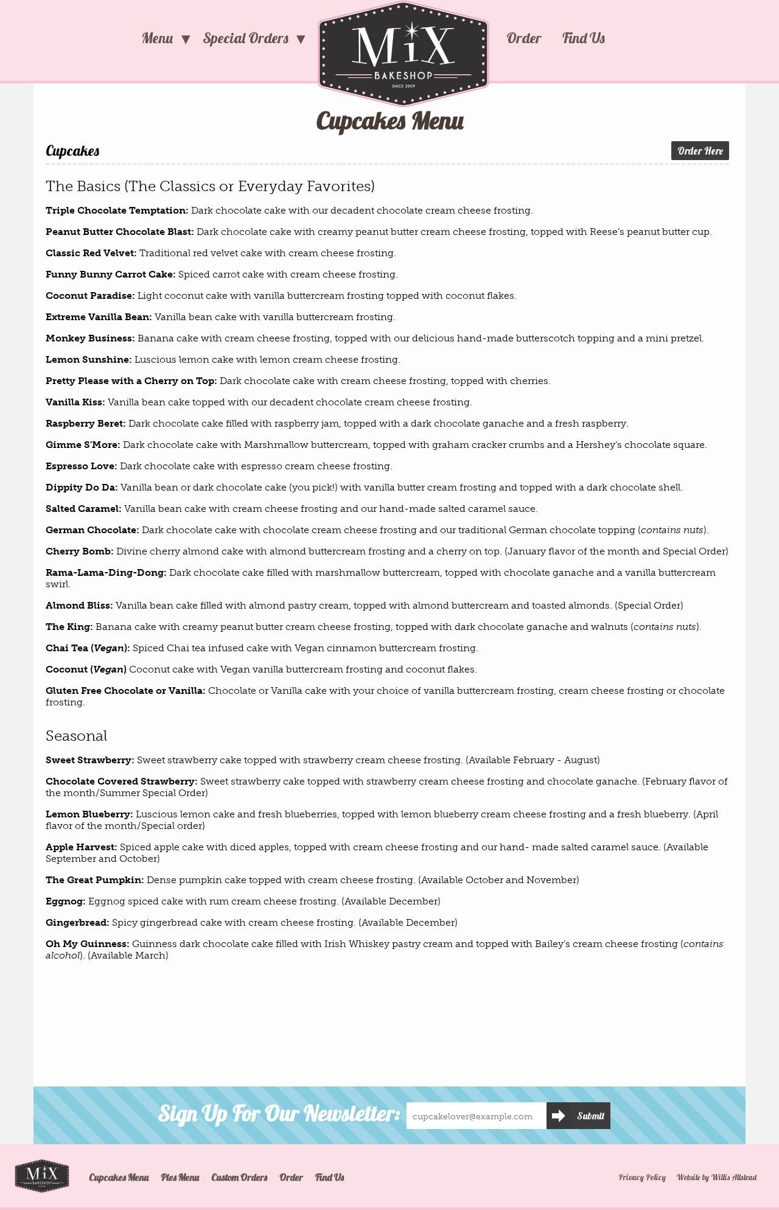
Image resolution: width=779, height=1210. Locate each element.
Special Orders (245, 38)
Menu (157, 38)
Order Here (700, 150)
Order (524, 38)
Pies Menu (180, 1177)
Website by (716, 1177)
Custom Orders (239, 1177)
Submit (590, 1116)
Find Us (583, 38)
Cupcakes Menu (118, 1177)
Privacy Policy (642, 1177)
